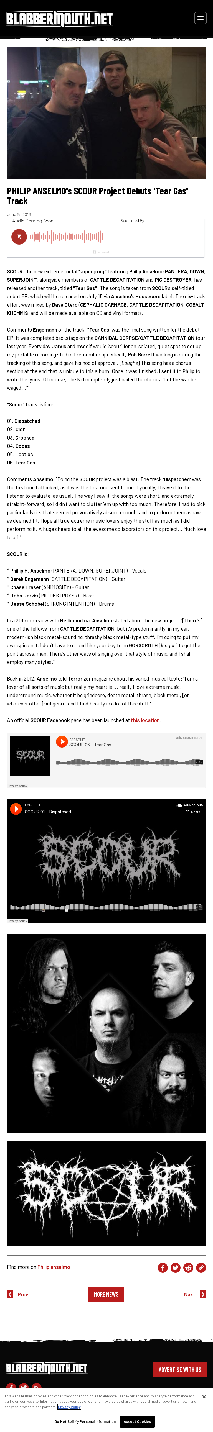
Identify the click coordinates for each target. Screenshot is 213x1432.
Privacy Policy (69, 1407)
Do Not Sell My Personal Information (85, 1421)
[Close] (204, 1397)
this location (145, 720)
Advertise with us (180, 1369)
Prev (23, 1294)
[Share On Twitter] (176, 1268)
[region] (106, 1410)
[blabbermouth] (59, 25)
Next (189, 1294)
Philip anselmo (53, 1267)
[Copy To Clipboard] (201, 1268)
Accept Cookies (137, 1421)
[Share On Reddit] (188, 1268)
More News (106, 1294)
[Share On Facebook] (163, 1268)
